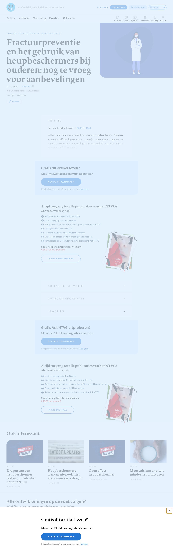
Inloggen (84, 543)
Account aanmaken (61, 536)
